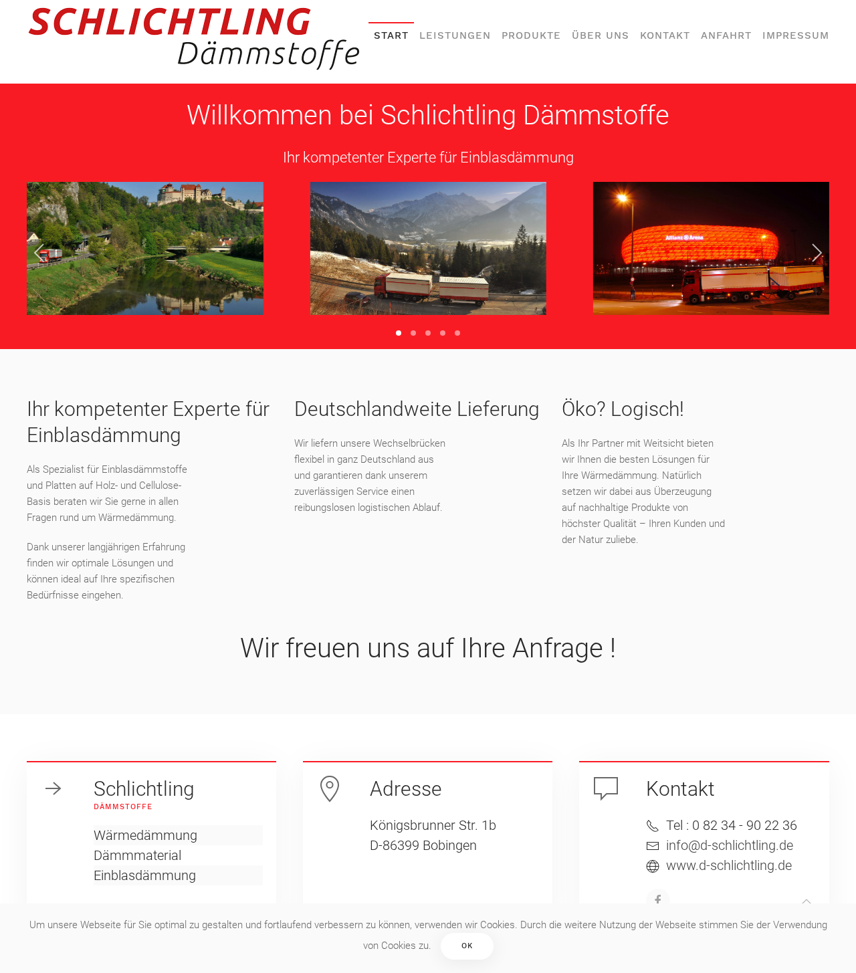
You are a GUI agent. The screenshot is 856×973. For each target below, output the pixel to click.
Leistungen (455, 35)
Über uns (600, 35)
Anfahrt (726, 35)
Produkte (531, 35)
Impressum (795, 35)
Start (391, 35)
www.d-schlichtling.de (729, 865)
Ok (467, 946)
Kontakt (665, 35)
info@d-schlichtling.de (729, 845)
